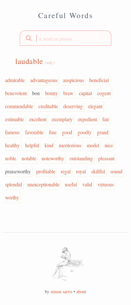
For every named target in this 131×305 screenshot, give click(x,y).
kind (49, 145)
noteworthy (53, 158)
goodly (85, 132)
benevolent (16, 93)
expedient (87, 119)
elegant (95, 106)
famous (12, 132)
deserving (73, 106)
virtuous (106, 184)
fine (53, 132)
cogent (104, 93)
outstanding (81, 158)
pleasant (106, 158)
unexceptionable (43, 184)
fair (105, 119)
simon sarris (61, 291)
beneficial (99, 80)
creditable (48, 106)
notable (29, 158)
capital (85, 93)
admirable (15, 80)
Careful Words (65, 15)
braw (68, 93)
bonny (51, 93)
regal (66, 171)
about (81, 291)
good (67, 132)
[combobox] (65, 38)
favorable (34, 132)
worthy (12, 197)
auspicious (73, 80)
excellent (37, 119)
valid (87, 184)
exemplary (62, 119)
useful (71, 184)
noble (10, 158)
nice (109, 145)
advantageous (44, 80)
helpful (32, 145)
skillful (98, 171)
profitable (45, 171)
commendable (19, 106)
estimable (14, 119)
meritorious (70, 145)
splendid (13, 184)
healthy (12, 145)
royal (81, 171)
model (93, 145)
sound (116, 171)
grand (102, 132)
